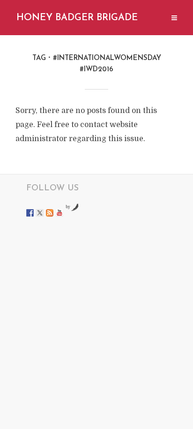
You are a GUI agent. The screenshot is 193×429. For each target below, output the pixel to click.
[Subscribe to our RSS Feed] (49, 213)
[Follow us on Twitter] (40, 213)
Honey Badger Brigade (77, 18)
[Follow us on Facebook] (30, 213)
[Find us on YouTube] (59, 213)
